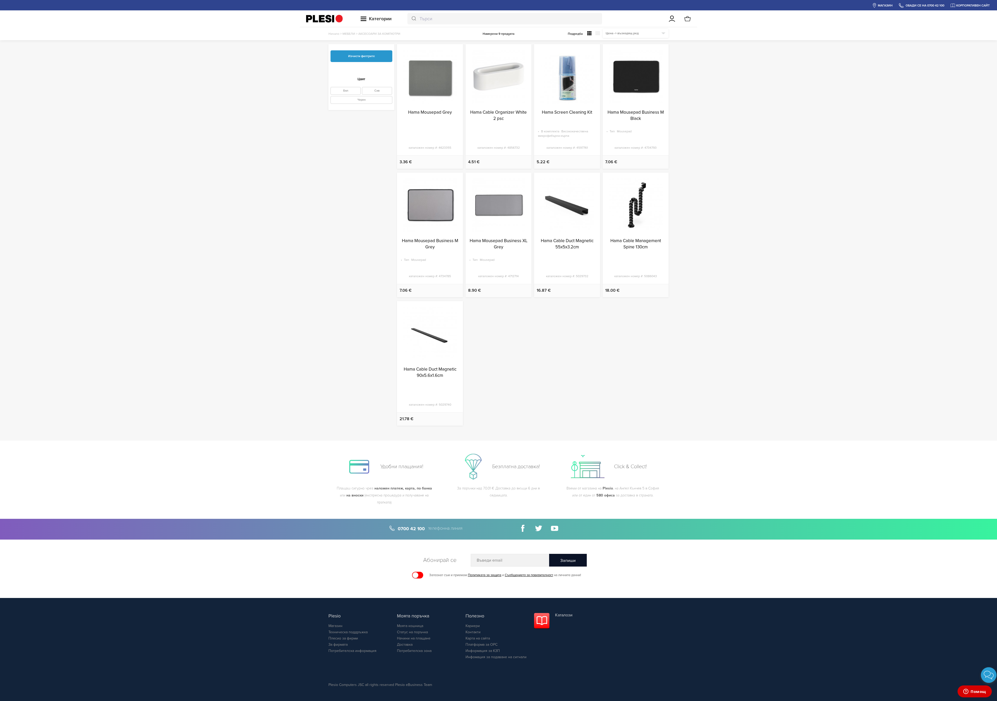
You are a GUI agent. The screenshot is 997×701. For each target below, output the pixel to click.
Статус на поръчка (412, 632)
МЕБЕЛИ (348, 34)
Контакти (473, 632)
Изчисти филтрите (361, 56)
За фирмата (338, 644)
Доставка (405, 644)
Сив (377, 90)
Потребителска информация (352, 651)
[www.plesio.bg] (324, 19)
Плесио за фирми (343, 638)
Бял (345, 90)
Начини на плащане (413, 638)
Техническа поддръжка (348, 632)
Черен (362, 99)
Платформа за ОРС (481, 644)
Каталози (563, 615)
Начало (333, 34)
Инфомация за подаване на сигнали (496, 657)
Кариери (473, 626)
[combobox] (504, 18)
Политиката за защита (484, 575)
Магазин (335, 626)
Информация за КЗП (483, 651)
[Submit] (413, 18)
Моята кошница (410, 626)
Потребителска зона (414, 651)
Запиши (568, 560)
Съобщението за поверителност (529, 575)
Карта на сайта (478, 638)
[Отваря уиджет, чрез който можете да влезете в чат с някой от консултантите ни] (975, 691)
